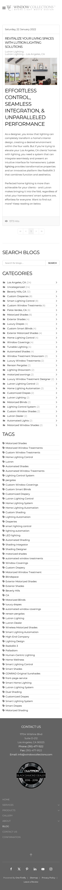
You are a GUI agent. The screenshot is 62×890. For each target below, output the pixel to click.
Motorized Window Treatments (24, 447)
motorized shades (16, 553)
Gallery (7, 815)
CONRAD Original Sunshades (23, 673)
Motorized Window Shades (23, 425)
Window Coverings (18, 342)
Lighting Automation (18, 516)
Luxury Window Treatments (23, 360)
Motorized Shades (17, 314)
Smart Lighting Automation (22, 632)
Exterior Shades (16, 319)
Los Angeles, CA (16, 282)
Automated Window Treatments (25, 470)
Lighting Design (15, 641)
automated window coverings (23, 609)
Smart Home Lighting (18, 682)
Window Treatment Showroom (25, 356)
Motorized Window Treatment (23, 572)
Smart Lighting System (19, 701)
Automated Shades (18, 351)
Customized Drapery (18, 493)
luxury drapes (13, 604)
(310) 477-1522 (35, 746)
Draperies (11, 521)
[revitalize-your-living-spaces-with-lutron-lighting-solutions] (31, 71)
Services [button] (8, 804)
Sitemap (34, 878)
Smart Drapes (14, 705)
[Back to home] (31, 8)
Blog (5, 826)
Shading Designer (16, 549)
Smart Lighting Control (21, 300)
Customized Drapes (18, 392)
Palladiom (12, 650)
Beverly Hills (13, 590)
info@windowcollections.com (35, 754)
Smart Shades (14, 668)
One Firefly (21, 878)
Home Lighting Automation (23, 388)
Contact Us (9, 831)
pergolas (11, 480)
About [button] (6, 820)
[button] (4, 8)
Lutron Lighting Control (21, 383)
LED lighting (13, 535)
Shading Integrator (17, 544)
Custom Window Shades (21, 411)
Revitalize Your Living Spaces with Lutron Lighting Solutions (29, 43)
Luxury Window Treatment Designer (29, 379)
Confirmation (11, 837)
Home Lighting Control (20, 337)
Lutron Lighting (14, 51)
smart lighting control (18, 526)
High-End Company (17, 636)
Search (52, 263)
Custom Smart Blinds (19, 328)
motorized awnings (18, 374)
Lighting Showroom (19, 369)
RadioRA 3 (12, 645)
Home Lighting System (19, 503)
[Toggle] (57, 282)
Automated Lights (18, 420)
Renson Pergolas (17, 365)
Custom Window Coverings (22, 484)
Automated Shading (18, 539)
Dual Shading (14, 691)
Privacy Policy (48, 878)
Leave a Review (31, 882)
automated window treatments (24, 558)
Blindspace (12, 576)
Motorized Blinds (17, 402)
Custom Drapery (15, 567)
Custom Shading (15, 512)
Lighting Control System (21, 406)
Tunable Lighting (17, 346)
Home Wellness (15, 659)
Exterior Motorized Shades (22, 333)
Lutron (10, 461)
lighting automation (17, 530)
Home (6, 799)
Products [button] (8, 810)
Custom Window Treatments (24, 305)
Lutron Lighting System (20, 687)
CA (7, 595)
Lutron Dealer (15, 415)
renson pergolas (15, 613)
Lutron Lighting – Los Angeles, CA (25, 54)
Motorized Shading (17, 710)
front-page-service (16, 678)
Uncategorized (16, 287)
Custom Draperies (18, 296)
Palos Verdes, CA (17, 310)
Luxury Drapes (15, 323)
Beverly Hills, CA (16, 291)
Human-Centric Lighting (20, 655)
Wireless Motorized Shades (21, 627)
